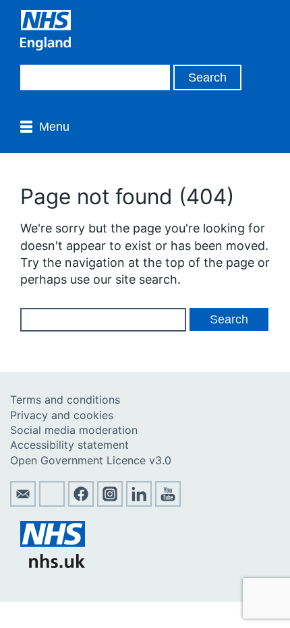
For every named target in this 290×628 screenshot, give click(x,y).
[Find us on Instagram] (110, 502)
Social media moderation (74, 430)
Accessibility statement (69, 444)
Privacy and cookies (61, 415)
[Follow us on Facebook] (81, 502)
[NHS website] (52, 564)
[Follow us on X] (52, 502)
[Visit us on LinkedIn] (139, 502)
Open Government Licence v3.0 (90, 460)
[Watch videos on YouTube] (168, 502)
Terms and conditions (65, 399)
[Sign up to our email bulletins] (23, 502)
